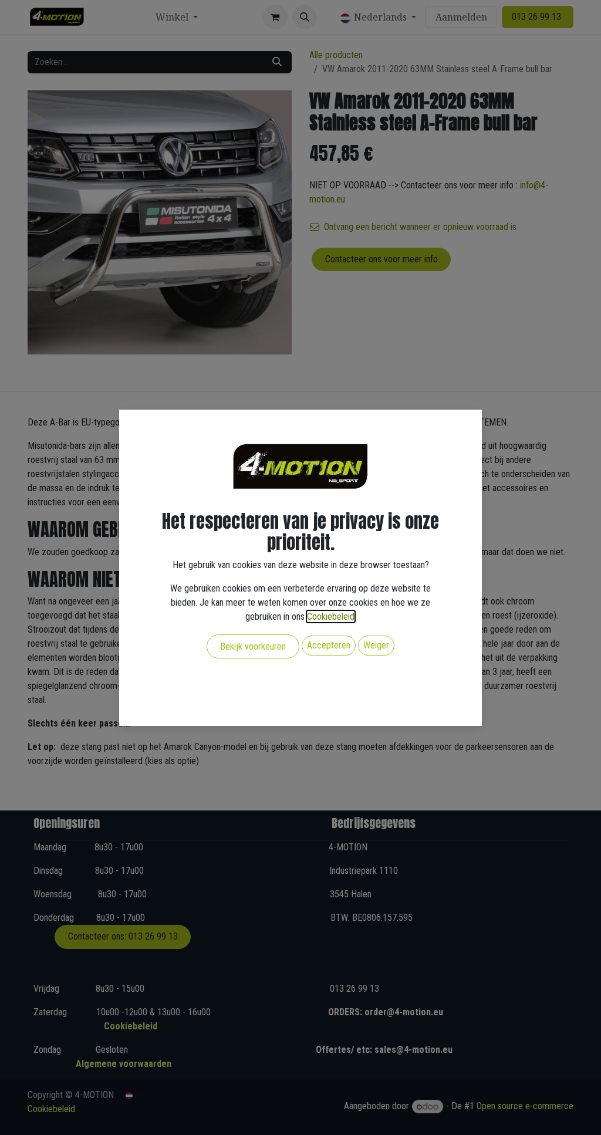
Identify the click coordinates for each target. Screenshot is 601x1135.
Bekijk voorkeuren (253, 646)
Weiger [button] (376, 645)
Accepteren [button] (328, 645)
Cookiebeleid (330, 616)
